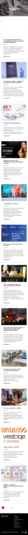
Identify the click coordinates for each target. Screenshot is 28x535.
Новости (16, 521)
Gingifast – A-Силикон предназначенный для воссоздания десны (13, 486)
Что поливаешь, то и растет (10, 203)
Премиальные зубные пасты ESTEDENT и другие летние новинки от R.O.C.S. (13, 162)
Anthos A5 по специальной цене (12, 123)
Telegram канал (17, 527)
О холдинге (16, 517)
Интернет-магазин (18, 519)
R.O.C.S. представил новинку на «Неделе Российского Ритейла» (12, 285)
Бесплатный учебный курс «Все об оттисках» (12, 245)
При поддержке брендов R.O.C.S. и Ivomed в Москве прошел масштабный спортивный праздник (13, 41)
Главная (16, 516)
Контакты (16, 525)
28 (12, 507)
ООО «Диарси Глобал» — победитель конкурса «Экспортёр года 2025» (13, 82)
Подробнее (6, 56)
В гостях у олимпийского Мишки (12, 408)
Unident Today (17, 523)
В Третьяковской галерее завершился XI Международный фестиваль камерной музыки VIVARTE (13, 329)
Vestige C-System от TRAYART (11, 447)
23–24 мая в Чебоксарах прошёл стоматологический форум (12, 370)
